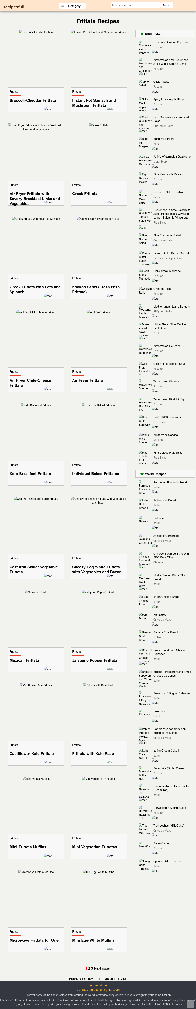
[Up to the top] (190, 1004)
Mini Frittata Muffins (28, 846)
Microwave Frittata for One (34, 940)
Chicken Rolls (162, 288)
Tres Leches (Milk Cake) (168, 825)
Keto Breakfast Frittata (30, 473)
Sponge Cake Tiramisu (167, 861)
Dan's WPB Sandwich (167, 417)
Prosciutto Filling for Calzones (171, 693)
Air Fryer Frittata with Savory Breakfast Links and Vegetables (35, 198)
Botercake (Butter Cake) (168, 768)
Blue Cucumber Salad (167, 235)
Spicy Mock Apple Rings (168, 99)
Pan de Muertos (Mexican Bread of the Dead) (169, 731)
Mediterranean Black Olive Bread (169, 577)
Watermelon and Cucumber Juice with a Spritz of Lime (170, 62)
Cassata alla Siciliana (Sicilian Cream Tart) (171, 788)
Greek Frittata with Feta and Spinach (35, 289)
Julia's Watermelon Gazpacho (172, 156)
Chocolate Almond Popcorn (170, 42)
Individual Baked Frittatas (95, 473)
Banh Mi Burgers (163, 139)
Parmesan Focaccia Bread (170, 482)
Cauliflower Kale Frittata (32, 753)
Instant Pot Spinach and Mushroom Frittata (94, 103)
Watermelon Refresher (167, 346)
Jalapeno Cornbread (166, 536)
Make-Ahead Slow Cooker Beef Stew (169, 326)
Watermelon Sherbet (166, 381)
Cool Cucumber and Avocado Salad (171, 119)
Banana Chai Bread (165, 632)
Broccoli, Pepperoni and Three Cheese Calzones (172, 673)
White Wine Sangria (165, 435)
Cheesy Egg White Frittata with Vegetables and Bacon (97, 569)
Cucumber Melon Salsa (168, 192)
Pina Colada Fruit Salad (167, 452)
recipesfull (14, 7)
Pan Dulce (159, 614)
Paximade (159, 711)
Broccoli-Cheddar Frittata (33, 100)
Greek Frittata (84, 193)
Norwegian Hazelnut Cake (169, 808)
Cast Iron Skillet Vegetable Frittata (34, 569)
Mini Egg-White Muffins (93, 940)
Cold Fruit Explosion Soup (169, 363)
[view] (36, 32)
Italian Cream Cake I (166, 750)
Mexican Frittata (24, 660)
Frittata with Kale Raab (93, 753)
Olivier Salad (161, 81)
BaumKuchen (161, 843)
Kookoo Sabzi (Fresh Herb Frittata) (96, 289)
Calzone (158, 518)
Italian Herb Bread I (165, 500)
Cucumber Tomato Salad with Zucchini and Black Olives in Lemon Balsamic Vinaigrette (171, 213)
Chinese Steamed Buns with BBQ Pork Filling (171, 555)
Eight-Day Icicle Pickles (168, 174)
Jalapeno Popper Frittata (94, 660)
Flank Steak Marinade (167, 271)
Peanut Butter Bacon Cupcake (172, 253)
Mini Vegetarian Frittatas (94, 846)
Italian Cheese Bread (166, 597)
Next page (102, 968)
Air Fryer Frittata (87, 380)
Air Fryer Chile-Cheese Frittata (30, 383)
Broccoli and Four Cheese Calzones (169, 652)
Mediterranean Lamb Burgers (171, 306)
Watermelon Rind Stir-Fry (169, 399)
